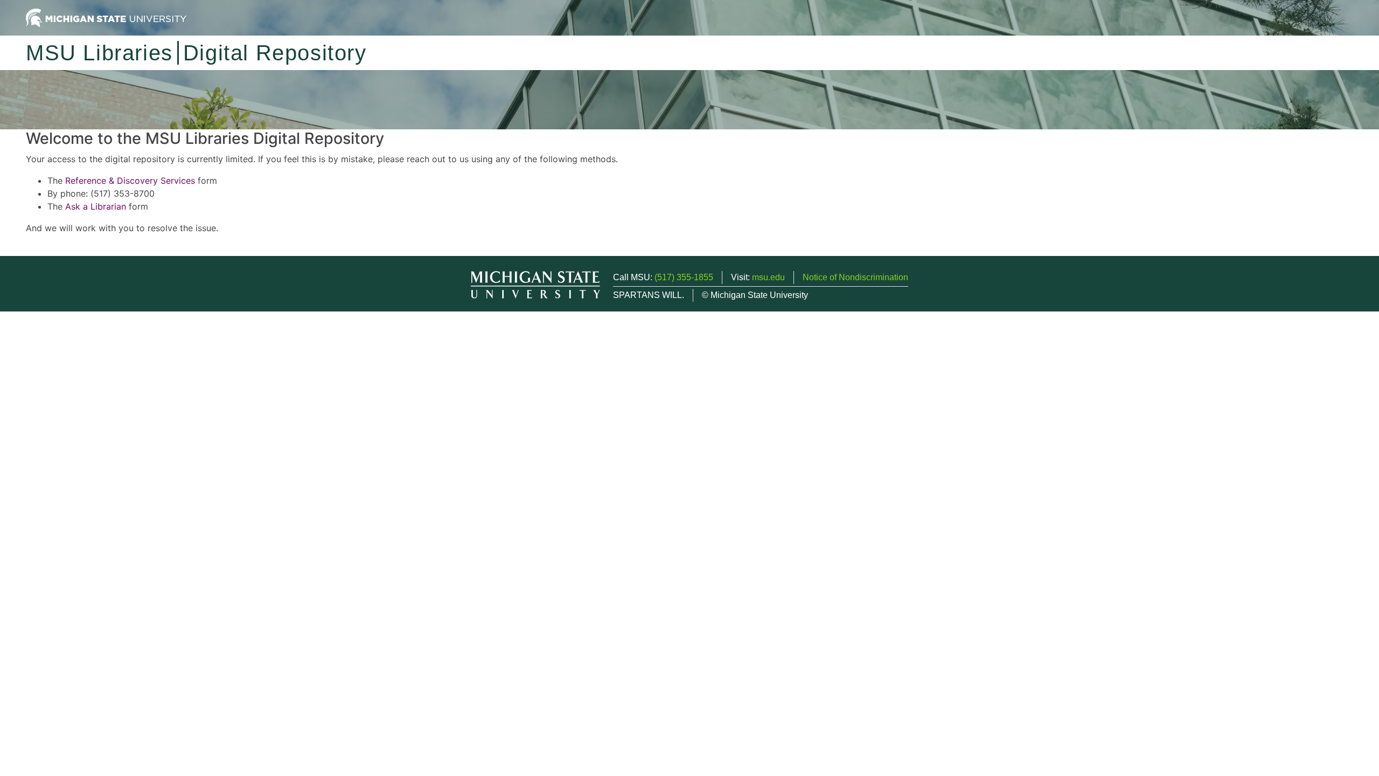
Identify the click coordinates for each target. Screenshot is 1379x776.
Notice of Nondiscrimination (855, 277)
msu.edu (768, 277)
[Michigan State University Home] (106, 17)
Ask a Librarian (95, 206)
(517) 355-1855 (683, 277)
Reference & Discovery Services (130, 180)
